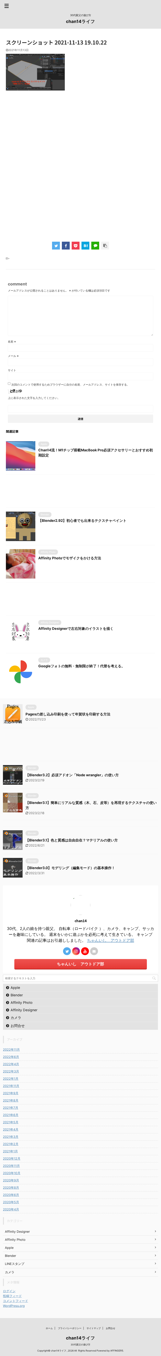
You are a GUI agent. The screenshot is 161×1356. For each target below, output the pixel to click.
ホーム (49, 1328)
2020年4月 (11, 1209)
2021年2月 (10, 1144)
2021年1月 (10, 1151)
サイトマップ (94, 1328)
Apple (15, 988)
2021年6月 (10, 1115)
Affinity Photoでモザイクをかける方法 (69, 558)
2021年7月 (10, 1108)
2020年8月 (11, 1188)
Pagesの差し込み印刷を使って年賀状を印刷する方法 (68, 714)
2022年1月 (10, 1079)
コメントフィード (15, 1301)
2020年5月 (11, 1202)
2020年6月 (11, 1195)
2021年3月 (10, 1137)
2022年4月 (11, 1064)
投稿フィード (12, 1296)
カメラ (16, 1018)
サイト (12, 370)
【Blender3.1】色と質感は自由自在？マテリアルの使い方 (72, 840)
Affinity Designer (24, 1010)
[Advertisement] (80, 141)
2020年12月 (11, 1158)
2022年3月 (11, 1071)
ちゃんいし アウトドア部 (110, 940)
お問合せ (18, 1026)
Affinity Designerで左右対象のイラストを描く (75, 628)
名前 (12, 341)
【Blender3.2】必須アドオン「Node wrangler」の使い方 (72, 775)
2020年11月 (11, 1166)
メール (13, 356)
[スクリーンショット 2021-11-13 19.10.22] (85, 246)
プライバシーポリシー (69, 1328)
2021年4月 (10, 1129)
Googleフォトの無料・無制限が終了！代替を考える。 (81, 666)
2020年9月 (11, 1180)
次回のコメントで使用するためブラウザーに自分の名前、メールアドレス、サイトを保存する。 (70, 384)
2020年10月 (11, 1173)
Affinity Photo (22, 1002)
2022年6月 (11, 1057)
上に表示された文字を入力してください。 (34, 398)
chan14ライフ (80, 21)
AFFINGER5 (116, 1350)
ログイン (9, 1291)
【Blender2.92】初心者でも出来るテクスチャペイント (82, 520)
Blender (17, 995)
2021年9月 (10, 1093)
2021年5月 (10, 1122)
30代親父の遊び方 (80, 1344)
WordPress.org (14, 1306)
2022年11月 (11, 1050)
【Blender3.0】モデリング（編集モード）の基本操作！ (70, 868)
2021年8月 (10, 1100)
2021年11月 (11, 1086)
